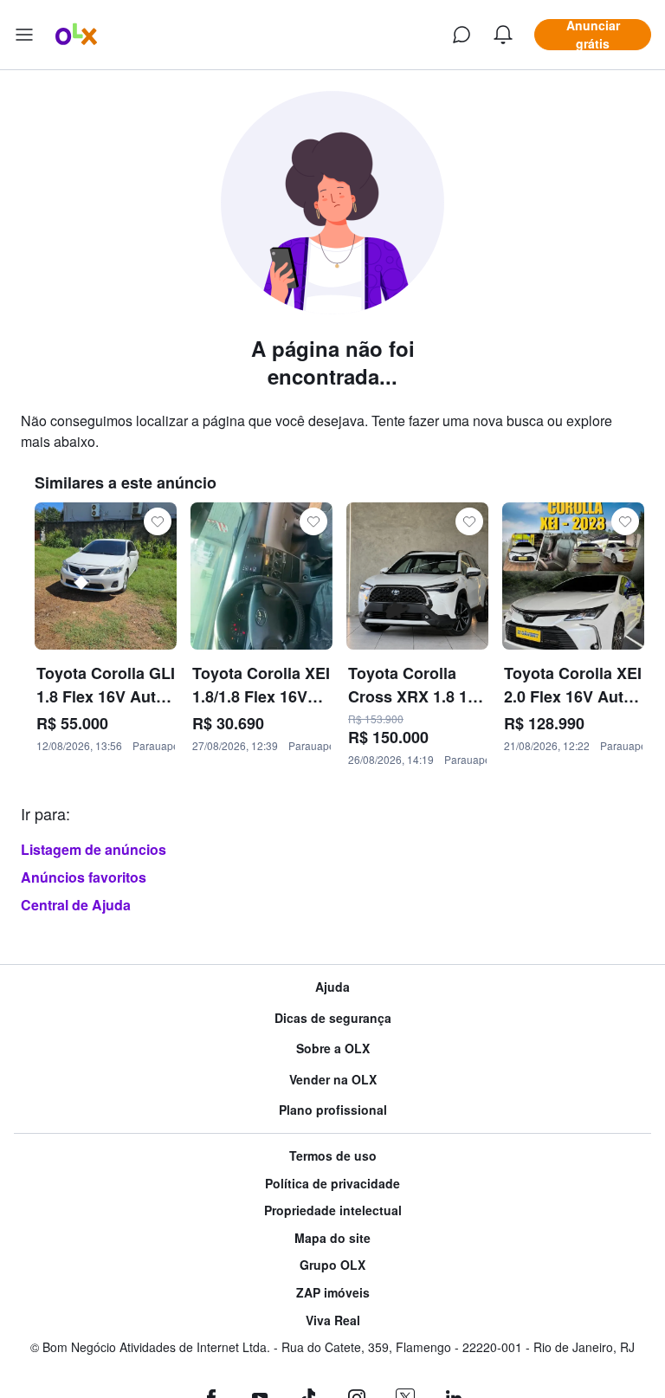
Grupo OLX (332, 1265)
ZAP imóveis (333, 1293)
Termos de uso (333, 1156)
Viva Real (333, 1320)
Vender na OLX (333, 1079)
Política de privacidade (332, 1183)
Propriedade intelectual (333, 1210)
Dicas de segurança (332, 1018)
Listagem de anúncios (93, 849)
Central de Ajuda (76, 905)
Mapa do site (332, 1238)
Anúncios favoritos (83, 877)
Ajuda (332, 987)
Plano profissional (333, 1110)
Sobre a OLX (333, 1048)
